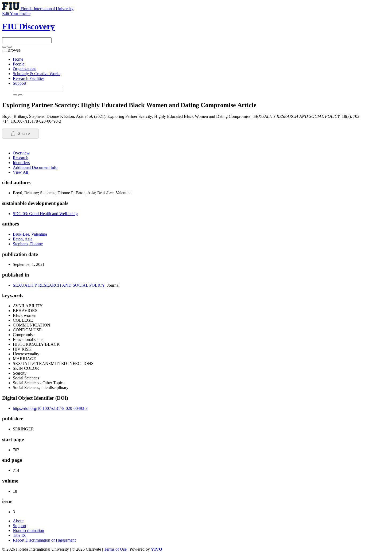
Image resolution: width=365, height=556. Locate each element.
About (18, 521)
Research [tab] (20, 157)
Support (19, 83)
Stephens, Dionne (28, 244)
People (18, 64)
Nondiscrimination (28, 530)
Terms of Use (116, 549)
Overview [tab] (21, 153)
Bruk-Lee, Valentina (30, 234)
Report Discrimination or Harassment (44, 540)
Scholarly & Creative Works (36, 73)
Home (18, 59)
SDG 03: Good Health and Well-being (45, 213)
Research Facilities (28, 78)
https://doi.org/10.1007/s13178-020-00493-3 (50, 408)
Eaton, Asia (22, 239)
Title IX (19, 535)
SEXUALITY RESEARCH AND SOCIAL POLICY (59, 285)
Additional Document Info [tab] (35, 167)
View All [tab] (20, 172)
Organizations (24, 69)
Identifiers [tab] (21, 162)
